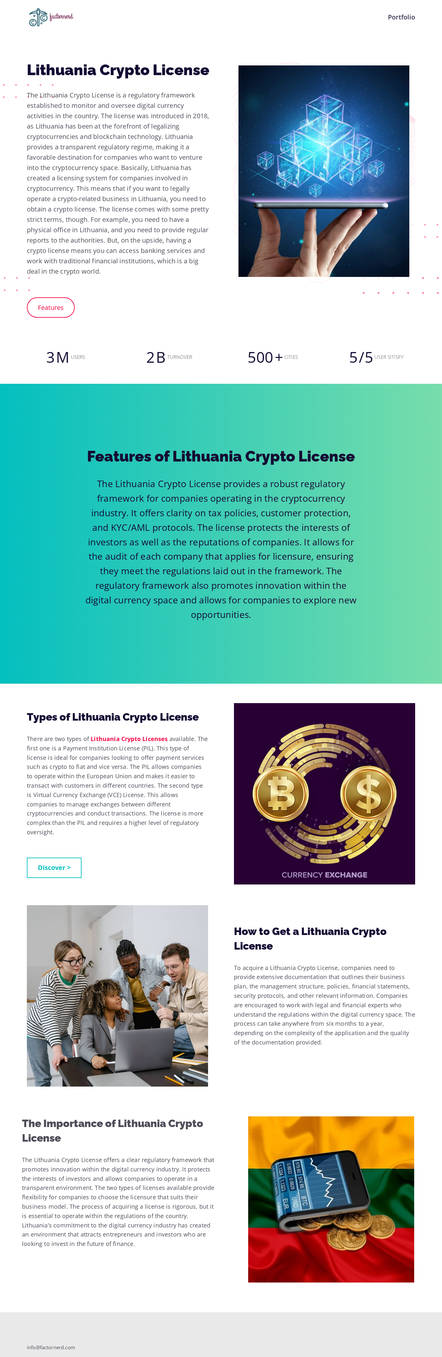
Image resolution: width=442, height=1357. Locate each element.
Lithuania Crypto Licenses (129, 739)
